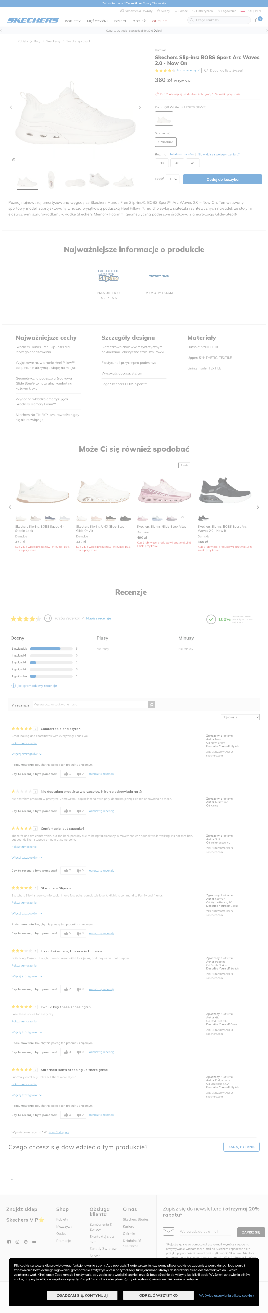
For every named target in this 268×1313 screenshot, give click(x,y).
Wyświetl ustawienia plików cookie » (226, 1295)
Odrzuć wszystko (158, 1295)
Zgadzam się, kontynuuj (82, 1295)
